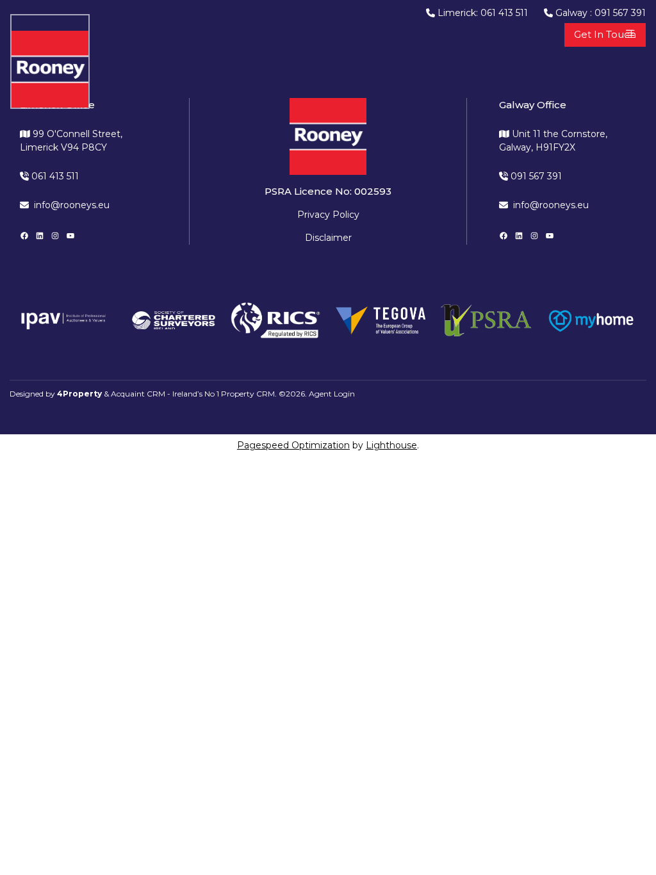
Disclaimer (328, 237)
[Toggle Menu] (630, 33)
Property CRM (248, 393)
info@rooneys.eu (72, 205)
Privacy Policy (328, 214)
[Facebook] (24, 235)
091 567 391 (535, 176)
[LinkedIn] (39, 235)
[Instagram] (55, 235)
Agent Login (332, 393)
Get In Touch (605, 34)
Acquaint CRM (138, 393)
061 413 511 (54, 176)
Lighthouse (391, 445)
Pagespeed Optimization (293, 445)
